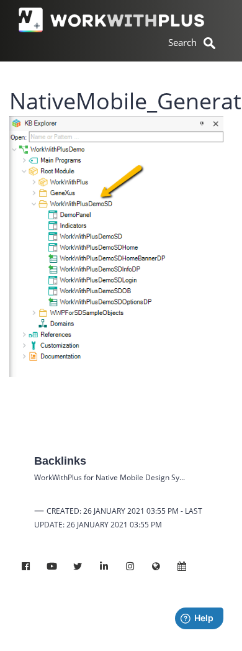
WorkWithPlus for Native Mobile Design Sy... (109, 477)
